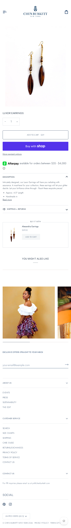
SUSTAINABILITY (9, 402)
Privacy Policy (42, 523)
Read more (7, 199)
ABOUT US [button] (7, 383)
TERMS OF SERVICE (11, 457)
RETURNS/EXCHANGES (13, 447)
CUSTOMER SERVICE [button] (11, 418)
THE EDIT (7, 407)
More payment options (12, 154)
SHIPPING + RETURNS (16, 209)
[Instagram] (10, 504)
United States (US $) (14, 516)
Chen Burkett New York (16, 523)
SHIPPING (7, 438)
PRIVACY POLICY (10, 452)
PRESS (5, 397)
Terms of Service (58, 523)
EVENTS (6, 392)
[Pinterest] (4, 504)
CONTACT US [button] (8, 473)
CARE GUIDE (8, 442)
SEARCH (6, 428)
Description (9, 177)
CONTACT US (8, 462)
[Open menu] (8, 12)
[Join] (65, 364)
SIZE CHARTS (8, 433)
